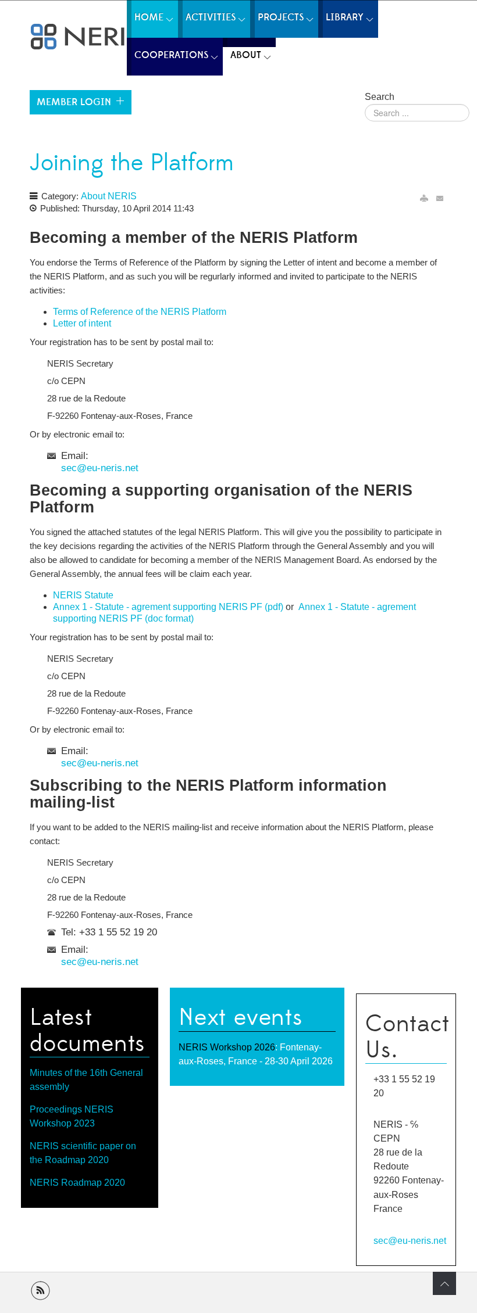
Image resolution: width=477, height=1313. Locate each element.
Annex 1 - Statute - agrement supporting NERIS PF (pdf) (168, 607)
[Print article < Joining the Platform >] (424, 198)
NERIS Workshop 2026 (227, 1047)
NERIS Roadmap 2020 (77, 1183)
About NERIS (109, 196)
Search (379, 97)
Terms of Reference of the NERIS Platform (139, 312)
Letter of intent (82, 323)
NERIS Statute (83, 595)
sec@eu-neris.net (99, 467)
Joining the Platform (132, 163)
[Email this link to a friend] (440, 198)
